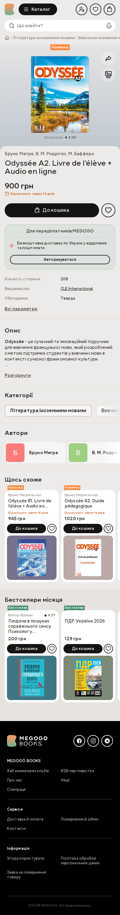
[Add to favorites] (108, 210)
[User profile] (81, 9)
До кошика (56, 210)
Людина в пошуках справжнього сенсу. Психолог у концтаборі (30, 626)
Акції (65, 780)
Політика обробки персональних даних (80, 861)
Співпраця (16, 789)
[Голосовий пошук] (108, 25)
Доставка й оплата (25, 819)
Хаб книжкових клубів (28, 771)
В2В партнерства (77, 771)
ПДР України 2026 (85, 621)
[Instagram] (93, 741)
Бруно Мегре (19, 154)
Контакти (16, 828)
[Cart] (109, 9)
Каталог (40, 9)
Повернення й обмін (80, 819)
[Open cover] (60, 94)
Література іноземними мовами (44, 38)
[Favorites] (95, 9)
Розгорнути (18, 375)
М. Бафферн (81, 154)
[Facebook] (79, 741)
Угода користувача (25, 858)
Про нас (14, 780)
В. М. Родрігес (51, 154)
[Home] (12, 9)
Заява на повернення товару (26, 875)
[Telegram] (107, 741)
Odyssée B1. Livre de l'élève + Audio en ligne (29, 503)
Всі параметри (21, 309)
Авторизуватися (60, 259)
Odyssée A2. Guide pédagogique (85, 503)
